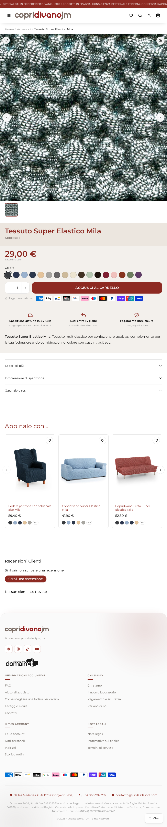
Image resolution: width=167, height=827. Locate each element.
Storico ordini (14, 754)
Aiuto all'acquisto (17, 692)
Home (9, 29)
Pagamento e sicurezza (104, 699)
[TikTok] (27, 649)
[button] (10, 522)
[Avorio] (73, 275)
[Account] (149, 15)
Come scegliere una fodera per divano (32, 699)
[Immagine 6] (11, 209)
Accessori (24, 29)
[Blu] (16, 275)
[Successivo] (160, 117)
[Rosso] (106, 275)
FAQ (8, 685)
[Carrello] (158, 15)
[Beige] (40, 275)
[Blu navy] (32, 275)
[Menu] (9, 15)
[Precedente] (6, 117)
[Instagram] (18, 649)
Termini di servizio (100, 747)
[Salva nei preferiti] (6, 40)
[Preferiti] (131, 15)
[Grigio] (57, 275)
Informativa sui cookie (103, 740)
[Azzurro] (24, 275)
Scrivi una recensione (25, 579)
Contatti (11, 713)
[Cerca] (140, 15)
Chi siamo (95, 685)
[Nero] (97, 275)
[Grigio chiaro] (49, 275)
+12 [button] (35, 522)
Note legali (95, 734)
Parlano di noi (97, 706)
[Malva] (138, 275)
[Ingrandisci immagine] (160, 41)
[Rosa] (114, 275)
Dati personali (15, 740)
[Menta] (89, 275)
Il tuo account (15, 734)
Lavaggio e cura (16, 706)
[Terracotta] (122, 275)
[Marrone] (81, 275)
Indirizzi (10, 747)
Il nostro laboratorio (102, 692)
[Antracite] (8, 275)
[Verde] (130, 275)
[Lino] (65, 275)
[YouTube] (37, 649)
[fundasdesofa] (43, 15)
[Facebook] (9, 649)
